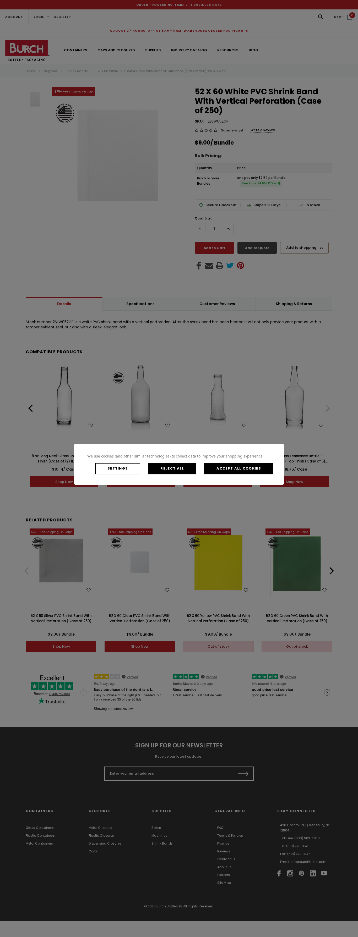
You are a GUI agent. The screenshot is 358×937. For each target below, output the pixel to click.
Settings (117, 468)
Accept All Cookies (238, 468)
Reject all (172, 468)
